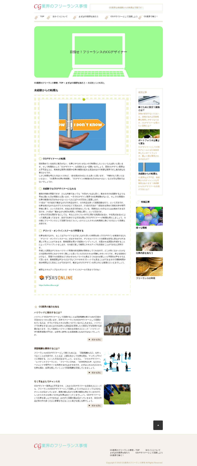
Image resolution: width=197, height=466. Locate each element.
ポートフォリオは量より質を (149, 141)
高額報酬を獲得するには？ (47, 348)
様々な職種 (141, 228)
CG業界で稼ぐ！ (151, 16)
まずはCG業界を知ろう (88, 16)
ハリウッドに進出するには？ (48, 312)
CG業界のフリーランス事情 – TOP (125, 450)
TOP (42, 16)
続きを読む (96, 339)
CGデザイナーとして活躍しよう (124, 16)
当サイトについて (60, 16)
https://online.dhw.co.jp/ (49, 285)
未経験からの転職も (148, 174)
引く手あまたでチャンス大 (47, 381)
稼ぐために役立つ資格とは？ (149, 108)
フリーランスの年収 (145, 278)
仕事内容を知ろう (144, 253)
